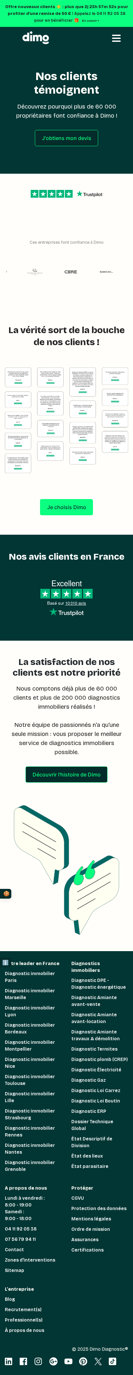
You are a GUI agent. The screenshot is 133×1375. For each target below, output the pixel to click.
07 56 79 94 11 (20, 1239)
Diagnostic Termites (94, 1049)
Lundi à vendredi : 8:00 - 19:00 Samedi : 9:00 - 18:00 (25, 1208)
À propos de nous (24, 1330)
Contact (14, 1250)
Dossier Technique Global (92, 1125)
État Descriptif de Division (91, 1142)
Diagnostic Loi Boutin (95, 1101)
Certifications (87, 1250)
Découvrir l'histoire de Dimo (67, 774)
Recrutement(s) (23, 1309)
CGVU (77, 1198)
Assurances (84, 1239)
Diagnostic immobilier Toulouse (30, 1080)
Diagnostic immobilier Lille (30, 1097)
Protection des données (99, 1208)
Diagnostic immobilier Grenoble (30, 1166)
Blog (10, 1299)
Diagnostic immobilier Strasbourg (30, 1114)
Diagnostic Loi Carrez (95, 1090)
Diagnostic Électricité (96, 1070)
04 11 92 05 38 (21, 1229)
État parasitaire (89, 1166)
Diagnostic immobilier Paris (30, 977)
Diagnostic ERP (88, 1111)
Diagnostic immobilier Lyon (30, 1011)
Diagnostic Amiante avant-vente (94, 1001)
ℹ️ (5, 963)
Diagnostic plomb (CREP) (99, 1059)
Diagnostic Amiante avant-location (94, 1018)
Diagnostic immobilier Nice (30, 1063)
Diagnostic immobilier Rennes (30, 1131)
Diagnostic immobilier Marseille (30, 994)
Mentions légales (91, 1219)
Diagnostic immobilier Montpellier (30, 1046)
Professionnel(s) (24, 1320)
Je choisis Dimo (66, 507)
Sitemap (14, 1270)
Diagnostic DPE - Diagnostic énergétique (98, 984)
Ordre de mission (90, 1229)
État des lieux (87, 1156)
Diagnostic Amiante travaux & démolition (95, 1035)
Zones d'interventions (30, 1260)
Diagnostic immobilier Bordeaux (30, 1028)
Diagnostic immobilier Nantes (30, 1149)
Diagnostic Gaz (88, 1080)
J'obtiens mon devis (66, 138)
